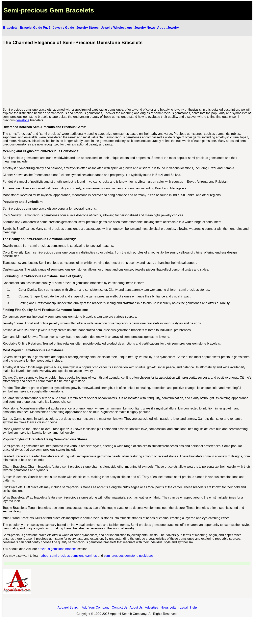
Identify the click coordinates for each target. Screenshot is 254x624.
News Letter (169, 607)
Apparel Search (69, 607)
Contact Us (119, 607)
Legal (184, 607)
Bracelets (10, 27)
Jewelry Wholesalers (116, 27)
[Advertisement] (127, 77)
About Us (136, 607)
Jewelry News (144, 27)
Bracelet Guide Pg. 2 (35, 27)
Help (193, 607)
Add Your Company (95, 607)
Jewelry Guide (63, 27)
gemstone (22, 120)
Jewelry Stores (87, 27)
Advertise (151, 607)
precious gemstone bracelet (57, 549)
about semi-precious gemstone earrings (69, 555)
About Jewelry (168, 27)
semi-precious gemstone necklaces (128, 555)
